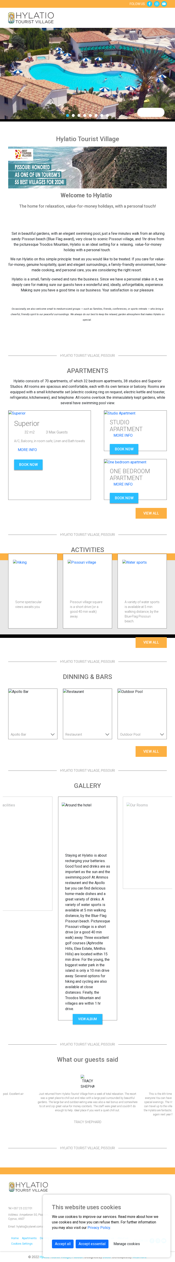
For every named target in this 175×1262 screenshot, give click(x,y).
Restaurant (73, 734)
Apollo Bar (18, 734)
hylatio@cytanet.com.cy (26, 1226)
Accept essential (92, 1244)
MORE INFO (27, 450)
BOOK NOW (28, 464)
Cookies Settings (22, 1243)
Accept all (63, 1244)
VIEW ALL (151, 513)
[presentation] (144, 112)
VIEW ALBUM (87, 1019)
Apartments (29, 1238)
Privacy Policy (99, 1227)
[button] (67, 115)
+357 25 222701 (20, 1208)
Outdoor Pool (130, 734)
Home (15, 1238)
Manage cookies (126, 1244)
